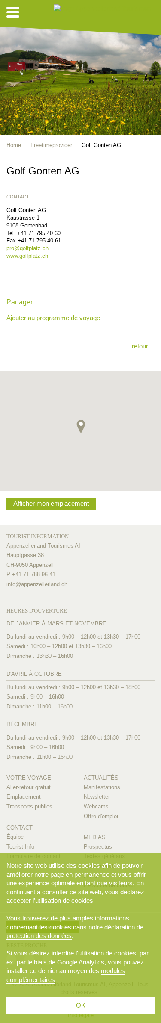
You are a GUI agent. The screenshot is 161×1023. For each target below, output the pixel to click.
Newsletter (97, 796)
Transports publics (29, 806)
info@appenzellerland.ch (36, 584)
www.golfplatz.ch (27, 256)
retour (140, 346)
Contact (19, 828)
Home (13, 145)
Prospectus (98, 846)
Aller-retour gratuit (28, 787)
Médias (95, 837)
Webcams (96, 806)
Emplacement (23, 796)
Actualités (101, 778)
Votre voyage (28, 778)
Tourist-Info (20, 846)
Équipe (15, 837)
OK (80, 1005)
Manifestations (102, 787)
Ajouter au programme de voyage (53, 317)
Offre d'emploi (101, 816)
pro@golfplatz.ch (27, 248)
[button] (81, 426)
